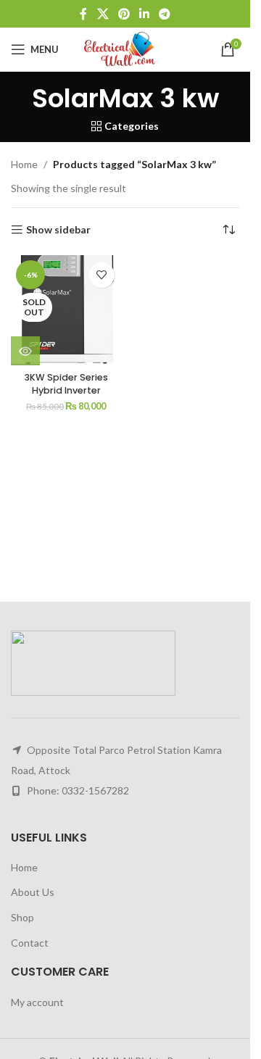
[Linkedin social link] (144, 14)
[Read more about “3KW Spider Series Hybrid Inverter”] (25, 350)
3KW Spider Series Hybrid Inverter (66, 383)
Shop (22, 917)
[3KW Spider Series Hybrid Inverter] (66, 310)
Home (24, 164)
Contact (30, 943)
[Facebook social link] (83, 14)
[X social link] (102, 14)
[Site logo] (125, 48)
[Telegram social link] (164, 14)
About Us (32, 892)
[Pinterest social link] (123, 14)
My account (37, 1002)
